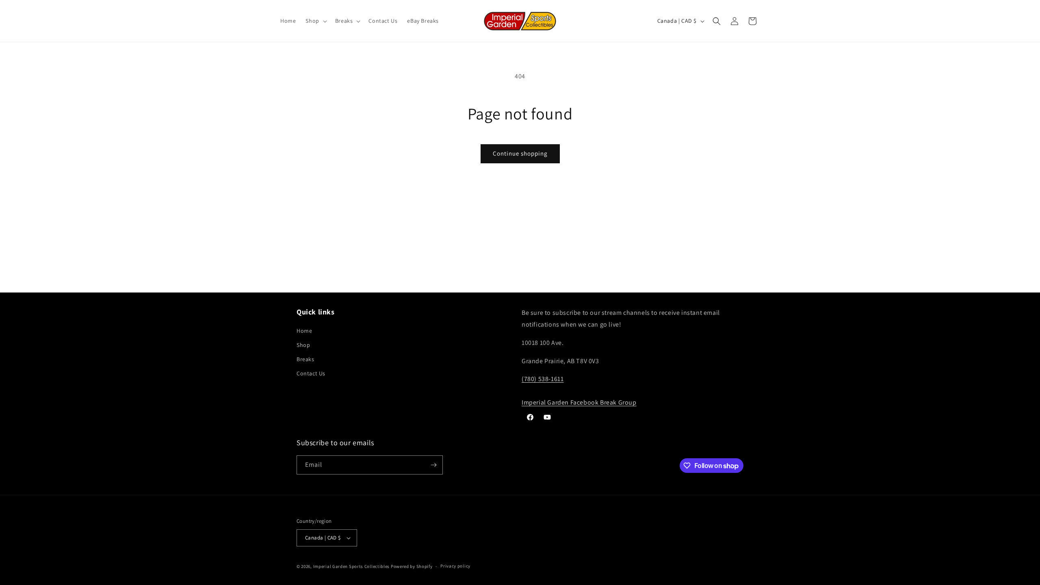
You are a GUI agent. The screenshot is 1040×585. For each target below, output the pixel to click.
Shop (303, 345)
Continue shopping (520, 153)
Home (304, 330)
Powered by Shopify (412, 566)
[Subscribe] (433, 464)
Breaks (305, 359)
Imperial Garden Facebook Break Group (579, 402)
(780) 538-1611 (542, 379)
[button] (315, 20)
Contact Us (311, 373)
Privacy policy (455, 566)
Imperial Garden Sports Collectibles (351, 566)
